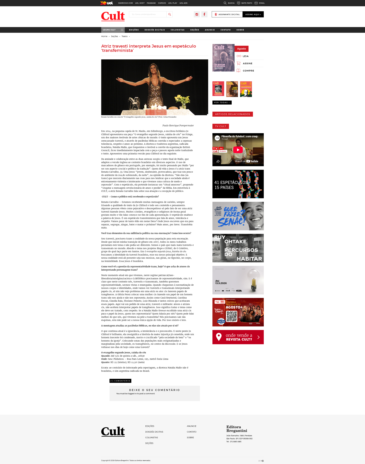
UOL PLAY (172, 3)
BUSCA (231, 3)
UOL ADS (183, 3)
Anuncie (210, 30)
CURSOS (162, 3)
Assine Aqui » (253, 14)
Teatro (125, 36)
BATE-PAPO (247, 3)
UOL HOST (140, 3)
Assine (248, 63)
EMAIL (262, 3)
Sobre (240, 30)
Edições (134, 30)
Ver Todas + (222, 102)
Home (104, 36)
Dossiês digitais (155, 30)
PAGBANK (151, 3)
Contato (226, 30)
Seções (194, 30)
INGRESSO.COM (125, 3)
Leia (246, 56)
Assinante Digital (229, 14)
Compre (248, 70)
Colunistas (178, 30)
